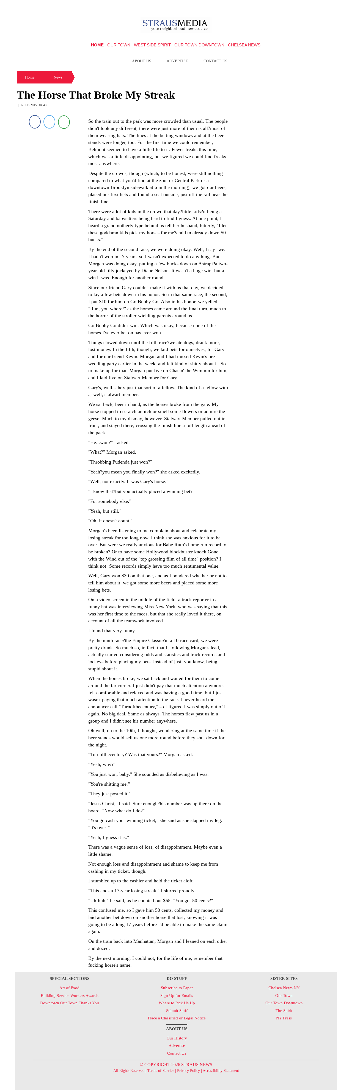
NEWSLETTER (289, 6)
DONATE (321, 6)
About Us (141, 61)
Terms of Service (160, 1071)
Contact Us (215, 61)
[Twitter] (49, 122)
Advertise (177, 61)
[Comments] (64, 122)
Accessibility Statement (221, 1071)
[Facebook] (35, 122)
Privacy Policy (188, 1071)
